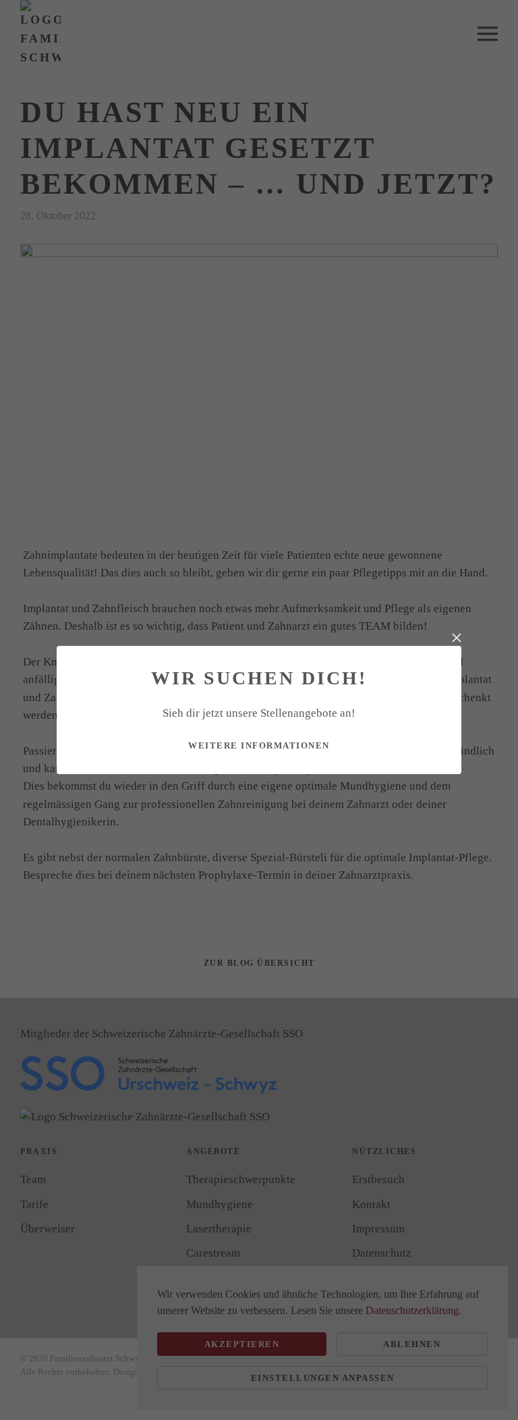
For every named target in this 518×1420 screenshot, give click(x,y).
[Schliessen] (457, 638)
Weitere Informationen (259, 745)
